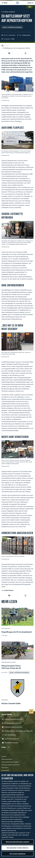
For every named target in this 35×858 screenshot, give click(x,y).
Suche (29, 3)
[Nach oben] (31, 711)
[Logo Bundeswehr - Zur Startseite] (17, 3)
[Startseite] (2, 45)
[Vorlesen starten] (9, 53)
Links (3, 747)
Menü (5, 3)
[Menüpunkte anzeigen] (7, 45)
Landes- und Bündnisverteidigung (12, 27)
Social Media (6, 714)
